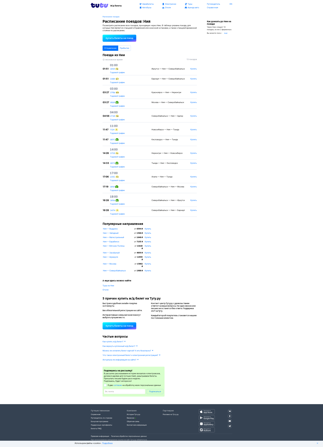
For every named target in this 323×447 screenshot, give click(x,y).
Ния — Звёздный (110, 233)
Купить (148, 229)
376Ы (112, 92)
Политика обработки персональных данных (129, 436)
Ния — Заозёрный (111, 252)
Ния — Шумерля (110, 257)
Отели (106, 290)
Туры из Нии (108, 285)
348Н (112, 79)
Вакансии (130, 418)
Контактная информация (137, 425)
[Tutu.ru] (99, 6)
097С (112, 139)
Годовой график (117, 72)
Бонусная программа (99, 421)
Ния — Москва (109, 264)
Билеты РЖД (96, 428)
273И (112, 116)
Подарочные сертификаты (101, 425)
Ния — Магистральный (113, 237)
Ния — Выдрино (110, 229)
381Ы (112, 200)
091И (112, 187)
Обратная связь (133, 421)
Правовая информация (100, 436)
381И (112, 69)
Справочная (95, 414)
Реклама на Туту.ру (171, 414)
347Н (112, 210)
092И (112, 102)
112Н (112, 129)
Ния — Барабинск (111, 241)
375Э (112, 153)
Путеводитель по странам (101, 418)
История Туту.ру (133, 414)
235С (112, 177)
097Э (112, 163)
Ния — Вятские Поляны (114, 246)
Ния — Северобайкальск (114, 270)
